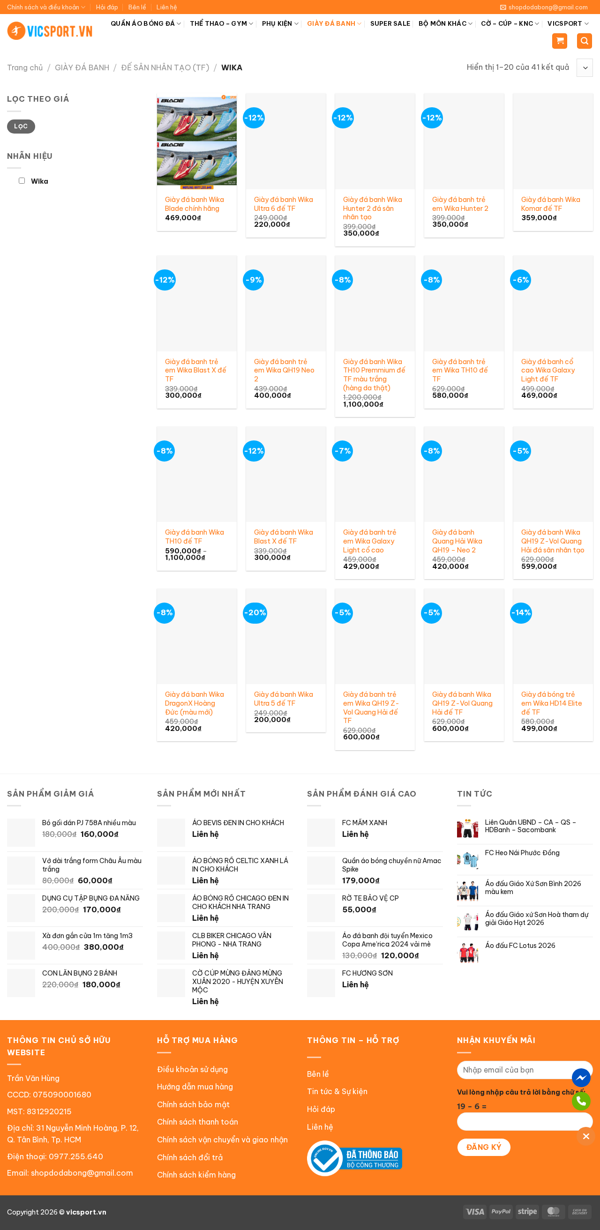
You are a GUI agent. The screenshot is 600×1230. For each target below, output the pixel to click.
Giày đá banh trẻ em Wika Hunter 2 (460, 204)
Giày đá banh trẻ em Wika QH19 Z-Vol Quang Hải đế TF (371, 707)
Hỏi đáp (107, 7)
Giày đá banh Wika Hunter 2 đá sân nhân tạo (372, 208)
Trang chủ (25, 67)
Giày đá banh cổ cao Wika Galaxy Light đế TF (548, 370)
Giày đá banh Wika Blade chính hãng (194, 204)
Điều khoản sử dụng (192, 1069)
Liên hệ (167, 7)
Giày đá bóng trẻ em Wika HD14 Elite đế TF (551, 703)
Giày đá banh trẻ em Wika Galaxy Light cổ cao (370, 541)
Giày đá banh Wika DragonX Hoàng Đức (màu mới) (194, 703)
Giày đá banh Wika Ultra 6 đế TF (283, 204)
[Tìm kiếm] (584, 41)
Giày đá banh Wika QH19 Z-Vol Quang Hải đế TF (462, 703)
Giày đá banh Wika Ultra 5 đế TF (283, 699)
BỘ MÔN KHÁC (442, 23)
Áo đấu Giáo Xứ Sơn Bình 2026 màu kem (533, 888)
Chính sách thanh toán (197, 1121)
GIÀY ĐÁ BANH (331, 23)
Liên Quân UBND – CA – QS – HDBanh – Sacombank (531, 827)
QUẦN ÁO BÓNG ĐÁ (143, 23)
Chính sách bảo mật (193, 1104)
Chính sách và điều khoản (43, 7)
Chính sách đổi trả (190, 1157)
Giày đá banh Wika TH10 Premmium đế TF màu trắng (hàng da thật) (374, 375)
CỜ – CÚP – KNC (507, 23)
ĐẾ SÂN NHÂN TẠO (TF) (165, 67)
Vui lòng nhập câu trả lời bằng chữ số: (521, 1092)
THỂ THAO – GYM (219, 23)
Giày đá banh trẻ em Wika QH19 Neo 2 (284, 370)
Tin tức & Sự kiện (337, 1091)
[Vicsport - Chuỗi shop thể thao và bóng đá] (50, 31)
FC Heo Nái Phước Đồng (522, 853)
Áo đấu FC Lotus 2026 (520, 946)
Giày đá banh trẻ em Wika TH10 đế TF (460, 370)
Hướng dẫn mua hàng (195, 1086)
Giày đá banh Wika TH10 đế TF (194, 536)
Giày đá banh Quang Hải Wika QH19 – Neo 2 (457, 541)
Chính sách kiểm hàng (196, 1174)
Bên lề (137, 7)
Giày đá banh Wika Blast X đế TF (283, 536)
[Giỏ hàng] (559, 41)
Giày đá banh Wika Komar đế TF (550, 204)
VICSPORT (565, 23)
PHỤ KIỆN (277, 23)
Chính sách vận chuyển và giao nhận (222, 1139)
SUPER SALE (390, 23)
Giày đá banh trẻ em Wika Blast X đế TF (195, 370)
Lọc (21, 126)
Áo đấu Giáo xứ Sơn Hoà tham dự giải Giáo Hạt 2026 (536, 919)
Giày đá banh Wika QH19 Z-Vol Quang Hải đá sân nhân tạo (553, 541)
